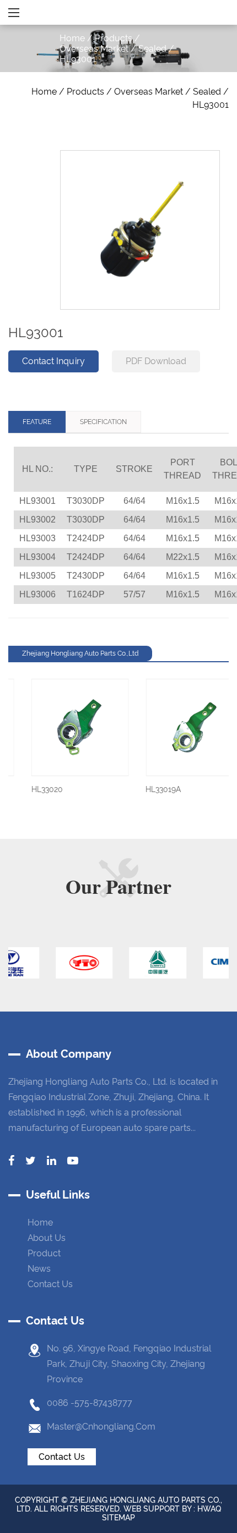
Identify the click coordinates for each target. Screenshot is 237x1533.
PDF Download (156, 361)
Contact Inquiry (53, 361)
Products (113, 38)
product (44, 1253)
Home (72, 38)
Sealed (152, 48)
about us (47, 1238)
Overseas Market (94, 48)
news (39, 1268)
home (40, 1222)
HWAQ (209, 1508)
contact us (50, 1284)
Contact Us (62, 1457)
